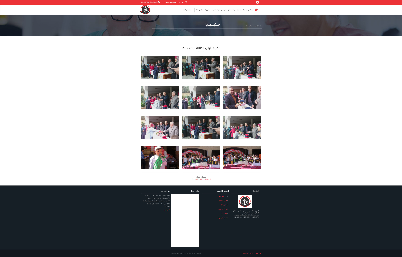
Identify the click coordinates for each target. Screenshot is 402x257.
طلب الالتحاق (223, 200)
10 (207, 179)
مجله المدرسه (216, 10)
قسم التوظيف (187, 10)
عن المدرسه (249, 10)
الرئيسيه (256, 26)
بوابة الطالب (241, 10)
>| (192, 179)
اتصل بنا (207, 10)
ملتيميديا (223, 10)
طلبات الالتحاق (232, 10)
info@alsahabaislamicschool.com (175, 2)
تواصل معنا (199, 10)
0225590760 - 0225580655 (149, 2)
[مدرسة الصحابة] (145, 7)
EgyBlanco (257, 253)
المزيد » (167, 209)
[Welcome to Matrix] (245, 201)
